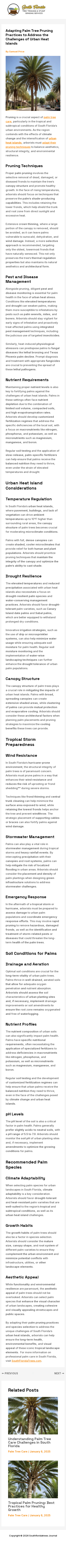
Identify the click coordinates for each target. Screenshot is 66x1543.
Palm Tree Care (17, 1451)
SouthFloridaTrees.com (26, 1360)
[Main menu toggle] (58, 9)
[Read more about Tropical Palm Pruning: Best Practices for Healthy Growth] (33, 1479)
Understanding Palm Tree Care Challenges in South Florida (29, 1442)
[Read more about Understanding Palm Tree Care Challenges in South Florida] (33, 1415)
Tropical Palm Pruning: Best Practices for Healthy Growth (31, 1506)
